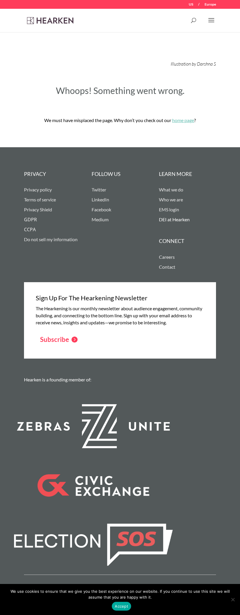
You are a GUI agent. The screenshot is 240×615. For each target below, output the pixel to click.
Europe (210, 4)
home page (183, 120)
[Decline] (233, 599)
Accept (121, 606)
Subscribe (54, 339)
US (191, 4)
